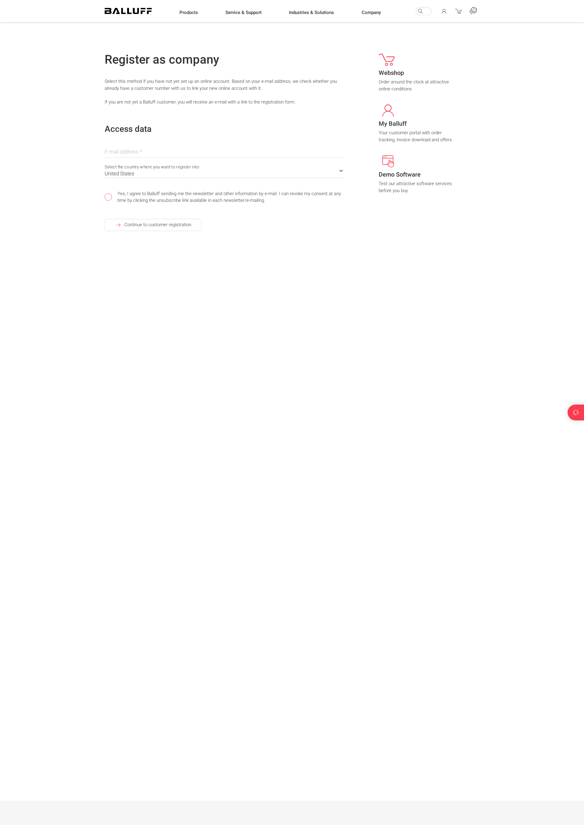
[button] (188, 12)
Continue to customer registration (157, 224)
